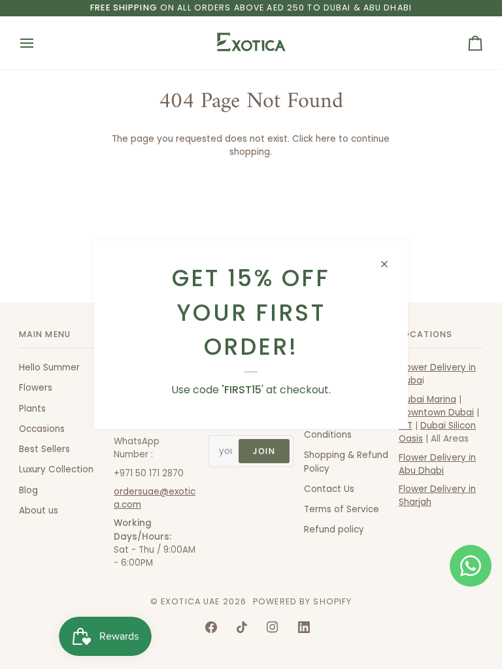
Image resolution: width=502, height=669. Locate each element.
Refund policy (334, 529)
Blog (28, 490)
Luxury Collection (56, 469)
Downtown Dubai (436, 412)
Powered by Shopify (302, 601)
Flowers (35, 388)
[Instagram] (272, 627)
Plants (32, 408)
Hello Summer (49, 367)
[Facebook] (211, 627)
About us (38, 510)
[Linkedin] (304, 627)
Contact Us (329, 489)
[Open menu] (38, 42)
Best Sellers (44, 449)
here (326, 139)
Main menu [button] (45, 334)
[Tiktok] (242, 627)
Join (264, 451)
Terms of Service (341, 509)
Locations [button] (425, 334)
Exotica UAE (190, 601)
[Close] (390, 263)
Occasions (42, 429)
